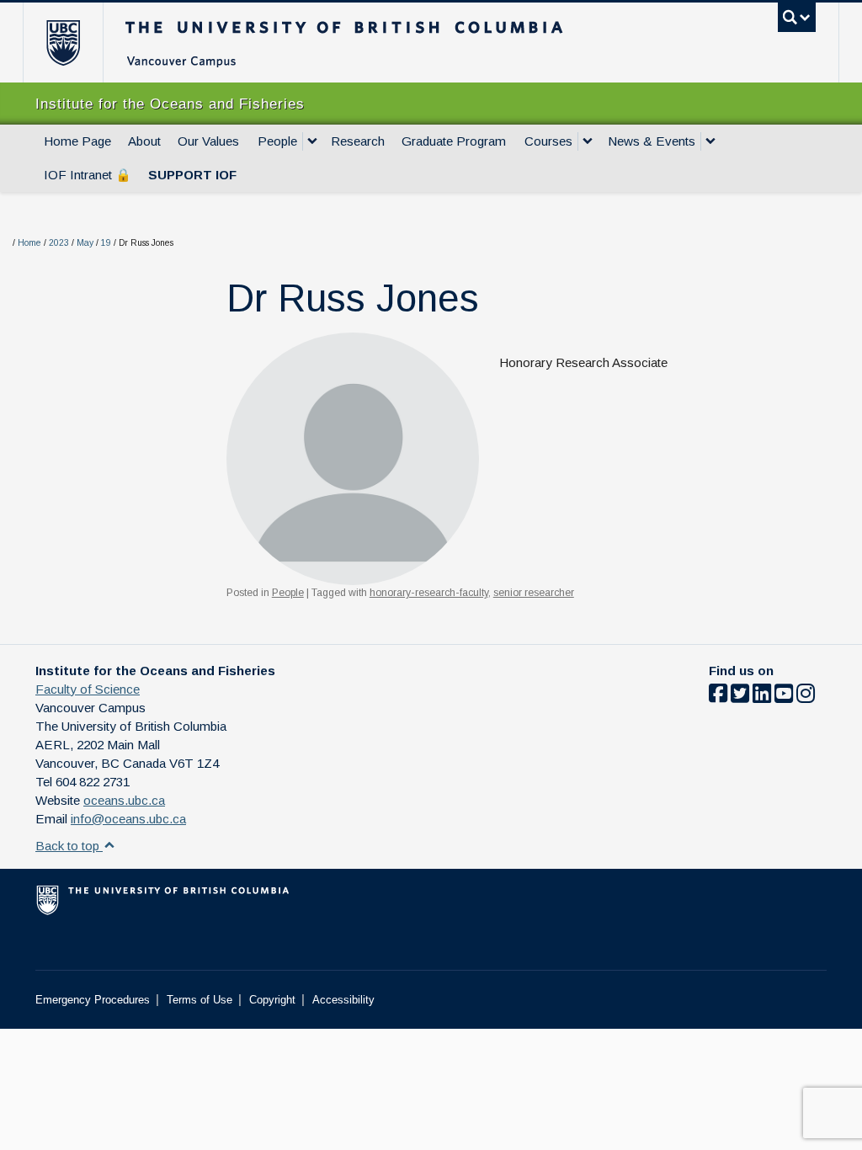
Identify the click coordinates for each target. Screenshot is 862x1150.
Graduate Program (454, 141)
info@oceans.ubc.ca (128, 819)
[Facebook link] (718, 696)
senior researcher (533, 593)
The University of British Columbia (75, 43)
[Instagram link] (805, 696)
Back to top (69, 846)
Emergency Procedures (92, 999)
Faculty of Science (87, 689)
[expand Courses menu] (587, 141)
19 (106, 243)
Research (358, 141)
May (85, 243)
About (144, 141)
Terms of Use (199, 999)
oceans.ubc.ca (124, 800)
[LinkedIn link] (762, 696)
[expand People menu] (312, 141)
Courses (548, 141)
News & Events (651, 141)
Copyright (272, 999)
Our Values (208, 141)
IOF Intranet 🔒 (87, 175)
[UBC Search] (797, 17)
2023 (59, 243)
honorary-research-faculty (429, 593)
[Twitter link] (740, 696)
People (277, 141)
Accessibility (343, 999)
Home (29, 243)
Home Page (77, 141)
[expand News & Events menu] (710, 141)
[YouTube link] (783, 696)
